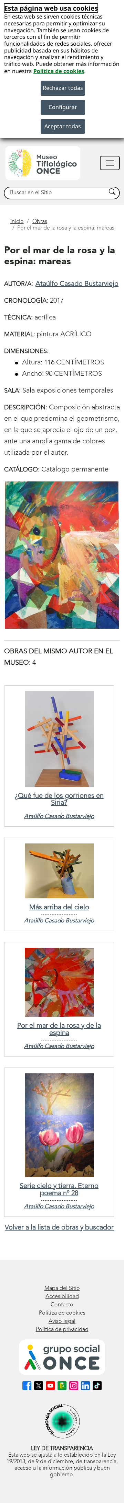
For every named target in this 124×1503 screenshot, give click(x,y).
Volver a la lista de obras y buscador (59, 1227)
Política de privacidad (62, 1329)
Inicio (17, 221)
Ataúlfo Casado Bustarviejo (76, 284)
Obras (39, 221)
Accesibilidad (62, 1297)
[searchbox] (55, 193)
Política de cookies (58, 71)
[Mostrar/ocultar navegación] (110, 163)
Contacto (62, 1305)
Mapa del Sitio (62, 1288)
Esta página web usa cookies (51, 8)
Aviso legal (62, 1321)
